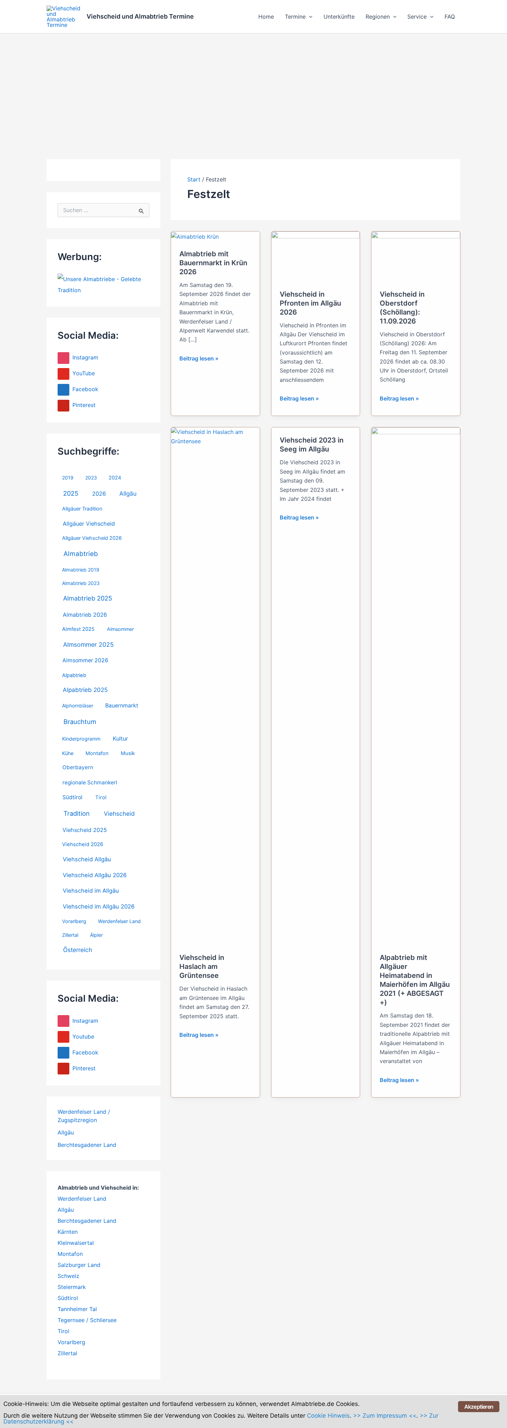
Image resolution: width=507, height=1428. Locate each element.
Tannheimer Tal (77, 1309)
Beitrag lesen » (199, 359)
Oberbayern (77, 767)
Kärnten (68, 1231)
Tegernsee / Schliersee (87, 1320)
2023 (91, 477)
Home (266, 16)
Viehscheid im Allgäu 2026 (99, 906)
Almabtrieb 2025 (87, 598)
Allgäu (128, 493)
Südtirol (72, 797)
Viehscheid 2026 (82, 844)
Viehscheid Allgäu (87, 859)
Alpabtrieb (74, 675)
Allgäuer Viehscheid (89, 523)
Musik (128, 753)
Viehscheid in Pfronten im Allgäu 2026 (310, 303)
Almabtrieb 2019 (80, 570)
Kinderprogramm (81, 739)
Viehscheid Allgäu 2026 (95, 875)
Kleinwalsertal (76, 1242)
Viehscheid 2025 (84, 829)
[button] (309, 16)
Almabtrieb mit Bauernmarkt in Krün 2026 (213, 263)
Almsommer (120, 629)
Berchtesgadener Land (87, 1144)
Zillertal (70, 935)
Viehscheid (119, 813)
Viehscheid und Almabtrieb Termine (140, 16)
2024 (115, 478)
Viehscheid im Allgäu (91, 890)
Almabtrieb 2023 (81, 583)
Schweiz (68, 1275)
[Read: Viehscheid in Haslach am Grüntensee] (215, 685)
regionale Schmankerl (89, 782)
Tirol (101, 797)
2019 (67, 477)
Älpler (96, 935)
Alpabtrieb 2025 (85, 689)
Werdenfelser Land (119, 921)
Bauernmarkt (121, 705)
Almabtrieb (80, 554)
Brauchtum (79, 721)
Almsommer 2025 (88, 644)
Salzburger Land (79, 1264)
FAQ (450, 16)
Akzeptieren (478, 1406)
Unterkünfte (339, 16)
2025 (70, 493)
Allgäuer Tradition (82, 509)
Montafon (97, 753)
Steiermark (72, 1286)
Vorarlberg (74, 921)
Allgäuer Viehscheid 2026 (92, 538)
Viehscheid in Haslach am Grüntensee (201, 966)
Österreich (77, 949)
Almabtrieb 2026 (85, 614)
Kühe (67, 753)
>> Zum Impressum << (384, 1415)
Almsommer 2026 (85, 660)
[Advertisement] (253, 85)
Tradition (76, 813)
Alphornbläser (77, 705)
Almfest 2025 (78, 629)
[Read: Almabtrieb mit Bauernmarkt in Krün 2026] (195, 235)
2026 (99, 493)
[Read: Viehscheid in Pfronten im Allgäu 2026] (315, 255)
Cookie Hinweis (328, 1415)
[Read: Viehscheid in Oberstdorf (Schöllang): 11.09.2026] (415, 255)
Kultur (120, 738)
